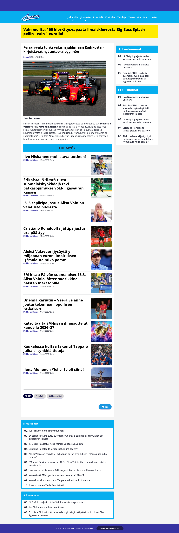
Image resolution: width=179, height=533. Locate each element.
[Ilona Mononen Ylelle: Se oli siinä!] (101, 377)
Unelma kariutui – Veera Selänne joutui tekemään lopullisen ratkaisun (53, 304)
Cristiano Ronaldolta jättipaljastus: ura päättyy (55, 230)
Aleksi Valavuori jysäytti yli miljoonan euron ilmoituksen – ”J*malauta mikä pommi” (51, 255)
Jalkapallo (73, 17)
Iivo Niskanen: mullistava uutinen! (54, 156)
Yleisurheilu (135, 17)
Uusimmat (32, 423)
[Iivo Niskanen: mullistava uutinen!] (101, 165)
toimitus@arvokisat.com (110, 528)
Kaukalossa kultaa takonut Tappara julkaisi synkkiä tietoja (55, 348)
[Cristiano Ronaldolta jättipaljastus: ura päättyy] (101, 236)
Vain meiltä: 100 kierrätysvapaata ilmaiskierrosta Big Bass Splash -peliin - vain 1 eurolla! (85, 31)
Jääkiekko (85, 17)
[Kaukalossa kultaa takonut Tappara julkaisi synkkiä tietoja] (101, 354)
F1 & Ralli (98, 17)
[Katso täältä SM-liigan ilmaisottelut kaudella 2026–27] (101, 331)
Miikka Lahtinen (30, 160)
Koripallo (110, 17)
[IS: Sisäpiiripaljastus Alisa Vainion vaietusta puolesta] (101, 211)
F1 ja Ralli (40, 396)
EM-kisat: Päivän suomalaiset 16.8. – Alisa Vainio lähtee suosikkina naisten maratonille (56, 278)
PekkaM (27, 57)
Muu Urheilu (150, 17)
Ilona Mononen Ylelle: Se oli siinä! (53, 369)
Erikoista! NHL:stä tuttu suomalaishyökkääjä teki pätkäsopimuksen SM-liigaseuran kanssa (53, 186)
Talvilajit (121, 17)
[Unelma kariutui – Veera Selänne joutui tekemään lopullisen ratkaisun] (101, 308)
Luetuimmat (33, 495)
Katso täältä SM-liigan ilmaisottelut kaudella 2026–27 (55, 325)
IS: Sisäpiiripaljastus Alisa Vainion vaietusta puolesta (53, 205)
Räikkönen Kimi (55, 396)
